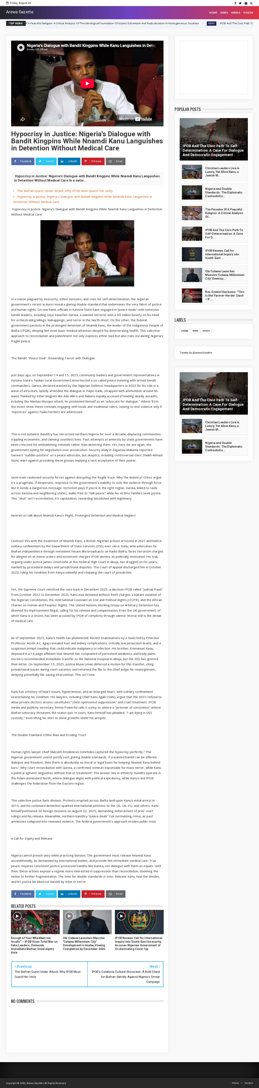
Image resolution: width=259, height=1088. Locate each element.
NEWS (224, 12)
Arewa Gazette (19, 12)
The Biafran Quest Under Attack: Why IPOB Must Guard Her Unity (64, 191)
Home (235, 1083)
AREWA (235, 12)
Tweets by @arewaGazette (196, 352)
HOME (213, 12)
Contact (249, 1083)
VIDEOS (248, 12)
